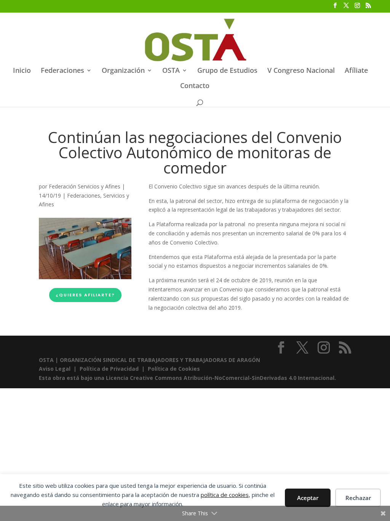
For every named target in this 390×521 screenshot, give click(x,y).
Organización (123, 71)
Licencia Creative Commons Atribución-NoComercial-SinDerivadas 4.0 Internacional (220, 377)
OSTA (171, 71)
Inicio (22, 71)
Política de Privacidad (109, 368)
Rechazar (358, 498)
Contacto (194, 86)
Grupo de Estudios (227, 71)
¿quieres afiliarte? (85, 295)
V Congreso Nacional (301, 71)
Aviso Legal (55, 368)
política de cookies (225, 494)
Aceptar (307, 498)
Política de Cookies (174, 368)
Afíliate (356, 71)
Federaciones (62, 71)
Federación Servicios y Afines (84, 186)
